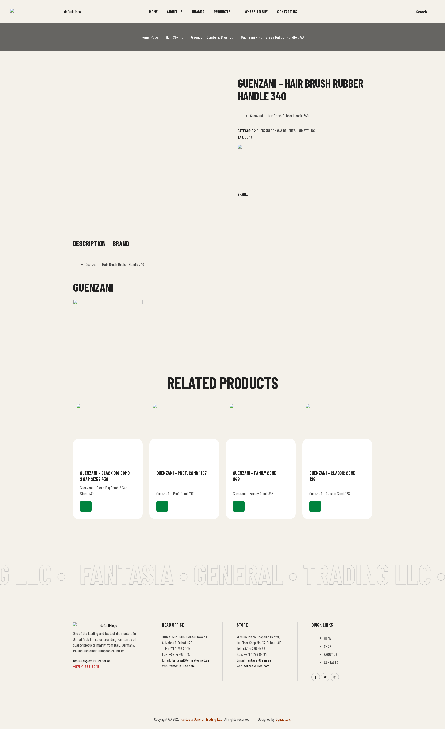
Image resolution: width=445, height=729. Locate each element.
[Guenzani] (272, 168)
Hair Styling (174, 37)
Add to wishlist (134, 473)
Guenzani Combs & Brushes (212, 37)
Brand (121, 243)
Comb (248, 137)
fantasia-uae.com (182, 665)
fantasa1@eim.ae (258, 660)
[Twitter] (325, 677)
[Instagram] (335, 677)
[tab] (89, 245)
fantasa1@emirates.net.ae (92, 660)
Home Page (149, 37)
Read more (86, 506)
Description (89, 243)
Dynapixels (283, 719)
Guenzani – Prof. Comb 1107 (181, 473)
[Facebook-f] (316, 677)
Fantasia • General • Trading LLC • (250, 573)
